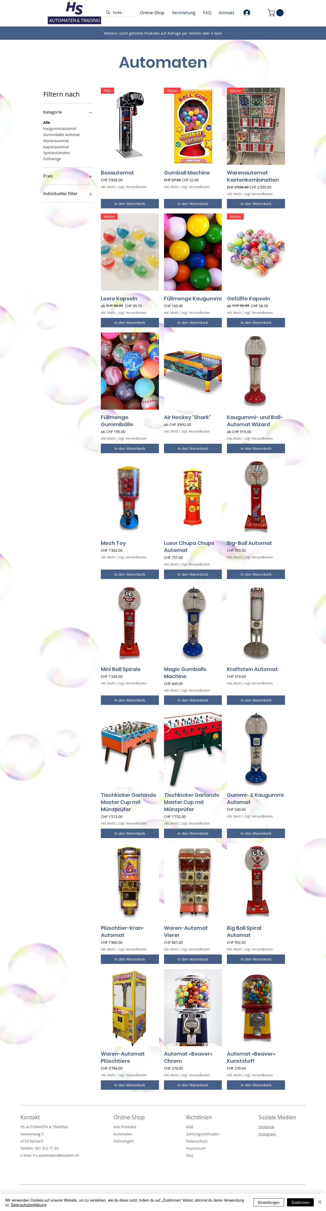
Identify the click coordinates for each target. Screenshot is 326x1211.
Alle (46, 122)
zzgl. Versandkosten (132, 187)
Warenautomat (56, 140)
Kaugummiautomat (59, 128)
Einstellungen (269, 1202)
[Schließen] (320, 1202)
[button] (276, 12)
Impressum (196, 1148)
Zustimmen (300, 1202)
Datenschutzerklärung (28, 1204)
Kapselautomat (56, 146)
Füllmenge (52, 158)
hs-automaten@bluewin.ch (56, 1155)
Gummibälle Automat (61, 134)
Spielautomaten (56, 152)
